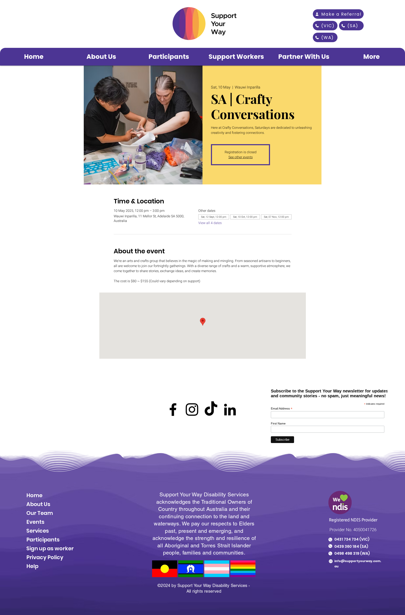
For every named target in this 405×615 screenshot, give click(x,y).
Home (34, 495)
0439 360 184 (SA (350, 546)
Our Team (39, 513)
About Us (38, 504)
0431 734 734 (346, 539)
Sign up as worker (50, 548)
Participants (43, 539)
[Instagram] (192, 409)
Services (37, 530)
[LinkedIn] (229, 409)
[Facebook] (173, 409)
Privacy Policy (44, 557)
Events (35, 522)
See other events (240, 157)
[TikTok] (210, 409)
